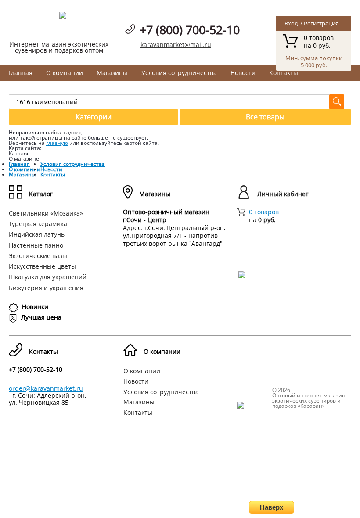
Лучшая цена (41, 317)
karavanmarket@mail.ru (175, 44)
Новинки (35, 306)
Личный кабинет (283, 194)
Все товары (265, 117)
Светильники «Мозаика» (46, 213)
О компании (64, 72)
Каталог (41, 194)
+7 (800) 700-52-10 (190, 30)
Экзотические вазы (38, 256)
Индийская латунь (37, 234)
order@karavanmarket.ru (46, 388)
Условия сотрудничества (179, 72)
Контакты (283, 72)
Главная (20, 72)
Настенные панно (36, 245)
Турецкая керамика (38, 223)
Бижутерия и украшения (46, 288)
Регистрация (321, 23)
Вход (291, 23)
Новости (243, 72)
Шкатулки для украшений (47, 277)
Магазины (112, 72)
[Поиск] (336, 101)
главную (57, 143)
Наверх (271, 507)
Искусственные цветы (42, 266)
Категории (94, 117)
